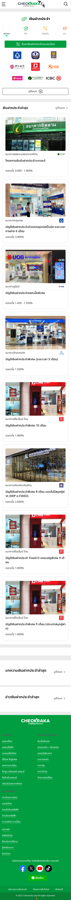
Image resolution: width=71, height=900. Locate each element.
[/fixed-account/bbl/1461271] (35, 200)
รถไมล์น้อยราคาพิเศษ (12, 783)
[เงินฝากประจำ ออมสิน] (17, 78)
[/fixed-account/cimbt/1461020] (35, 399)
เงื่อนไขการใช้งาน (10, 841)
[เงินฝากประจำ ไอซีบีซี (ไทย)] (53, 78)
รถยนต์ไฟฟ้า (8, 747)
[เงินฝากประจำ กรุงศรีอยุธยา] (53, 55)
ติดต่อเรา (6, 853)
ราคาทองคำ (43, 759)
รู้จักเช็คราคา (8, 847)
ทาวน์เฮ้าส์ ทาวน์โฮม (11, 821)
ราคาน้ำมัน (42, 771)
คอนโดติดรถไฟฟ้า (10, 809)
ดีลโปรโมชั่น (7, 835)
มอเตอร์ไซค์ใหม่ (9, 753)
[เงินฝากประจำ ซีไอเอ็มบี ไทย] (35, 67)
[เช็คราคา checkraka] (29, 4)
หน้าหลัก (6, 829)
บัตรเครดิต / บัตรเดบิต (48, 747)
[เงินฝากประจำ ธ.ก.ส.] (35, 55)
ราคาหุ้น (41, 765)
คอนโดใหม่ (7, 803)
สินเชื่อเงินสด (43, 741)
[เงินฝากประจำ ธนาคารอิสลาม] (35, 78)
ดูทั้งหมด (32, 91)
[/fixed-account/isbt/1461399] (35, 134)
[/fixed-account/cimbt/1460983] (35, 531)
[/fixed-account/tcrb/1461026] (35, 333)
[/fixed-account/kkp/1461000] (35, 465)
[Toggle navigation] (4, 4)
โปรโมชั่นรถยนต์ (9, 777)
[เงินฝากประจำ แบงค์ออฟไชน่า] (17, 67)
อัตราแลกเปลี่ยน (45, 777)
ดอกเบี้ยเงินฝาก (44, 753)
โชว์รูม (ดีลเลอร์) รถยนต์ (13, 771)
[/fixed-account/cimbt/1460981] (35, 598)
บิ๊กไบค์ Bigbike (9, 759)
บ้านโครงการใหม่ (9, 797)
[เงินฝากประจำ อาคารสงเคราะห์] (53, 67)
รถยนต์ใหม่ (7, 741)
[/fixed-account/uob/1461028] (35, 266)
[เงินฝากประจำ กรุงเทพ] (17, 55)
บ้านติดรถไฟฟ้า (9, 815)
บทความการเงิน (9, 765)
